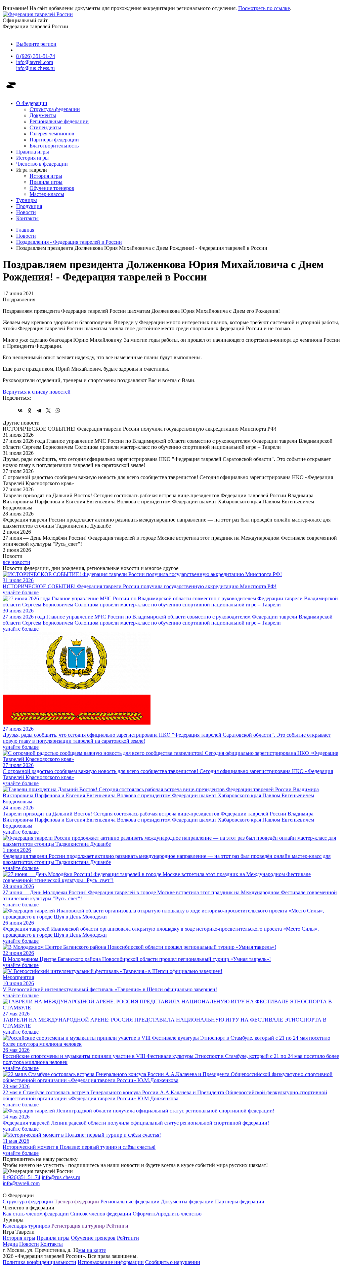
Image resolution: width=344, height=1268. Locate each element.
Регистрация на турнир (78, 1226)
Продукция (29, 206)
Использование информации (111, 1262)
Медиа (10, 1244)
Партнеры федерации (54, 139)
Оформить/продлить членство (167, 1213)
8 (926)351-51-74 (21, 1177)
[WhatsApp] (58, 410)
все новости (16, 562)
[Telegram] (39, 410)
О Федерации (31, 103)
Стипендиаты (45, 127)
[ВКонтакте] (20, 410)
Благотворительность (54, 145)
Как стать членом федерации (36, 1213)
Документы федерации (187, 1201)
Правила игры (32, 152)
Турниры (26, 200)
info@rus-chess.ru (35, 68)
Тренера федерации (76, 1201)
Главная (25, 230)
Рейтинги (117, 1226)
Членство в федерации (42, 164)
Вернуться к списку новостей (37, 392)
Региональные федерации (59, 121)
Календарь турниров (26, 1226)
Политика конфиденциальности (39, 1262)
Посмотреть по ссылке (264, 8)
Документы (43, 115)
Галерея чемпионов (52, 133)
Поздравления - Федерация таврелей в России (69, 242)
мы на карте (92, 1250)
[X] (48, 410)
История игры (32, 158)
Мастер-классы (47, 194)
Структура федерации (55, 109)
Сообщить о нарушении (172, 1262)
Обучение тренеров (52, 188)
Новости (26, 212)
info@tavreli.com (34, 62)
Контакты (27, 218)
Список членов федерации (100, 1213)
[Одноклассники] (30, 410)
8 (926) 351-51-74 (35, 56)
